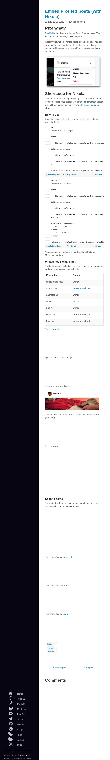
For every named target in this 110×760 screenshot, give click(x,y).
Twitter (20, 719)
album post (66, 557)
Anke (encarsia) (24, 755)
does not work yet (81, 288)
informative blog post (89, 105)
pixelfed (51, 652)
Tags (19, 735)
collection (64, 585)
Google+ (21, 729)
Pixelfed (21, 714)
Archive (20, 740)
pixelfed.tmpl (51, 175)
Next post (88, 667)
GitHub (20, 724)
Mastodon (22, 709)
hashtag (64, 614)
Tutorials (21, 699)
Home (20, 694)
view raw (98, 175)
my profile (56, 329)
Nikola (16, 758)
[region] (74, 149)
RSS (19, 745)
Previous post (59, 667)
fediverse (50, 644)
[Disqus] (74, 717)
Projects (21, 704)
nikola (51, 648)
